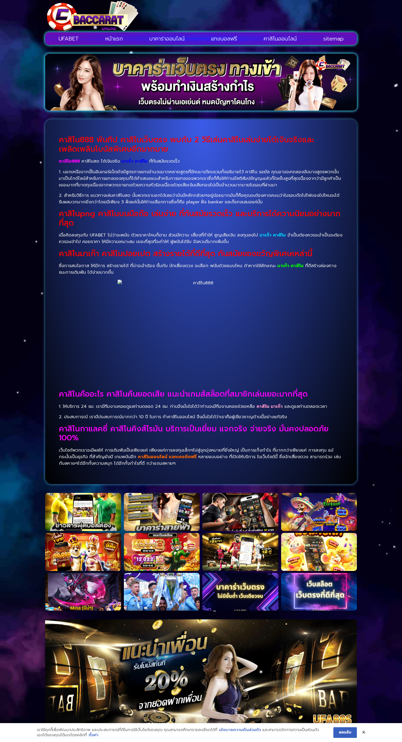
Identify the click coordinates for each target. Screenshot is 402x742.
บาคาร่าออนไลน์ (167, 38)
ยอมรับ (345, 732)
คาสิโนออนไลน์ (280, 38)
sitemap (333, 38)
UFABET (69, 38)
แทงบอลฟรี (224, 38)
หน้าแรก (114, 38)
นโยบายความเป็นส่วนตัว (240, 730)
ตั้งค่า (93, 735)
